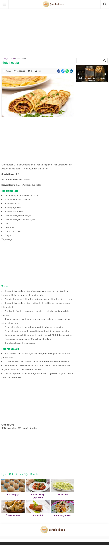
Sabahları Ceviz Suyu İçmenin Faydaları (92, 79)
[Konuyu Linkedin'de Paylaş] (71, 71)
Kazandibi (38, 515)
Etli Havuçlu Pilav (62, 515)
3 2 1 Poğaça (13, 494)
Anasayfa (4, 59)
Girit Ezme (63, 494)
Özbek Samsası (13, 515)
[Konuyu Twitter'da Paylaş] (63, 71)
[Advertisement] (54, 36)
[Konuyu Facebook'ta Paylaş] (58, 71)
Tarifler (12, 59)
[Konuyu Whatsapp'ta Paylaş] (67, 71)
